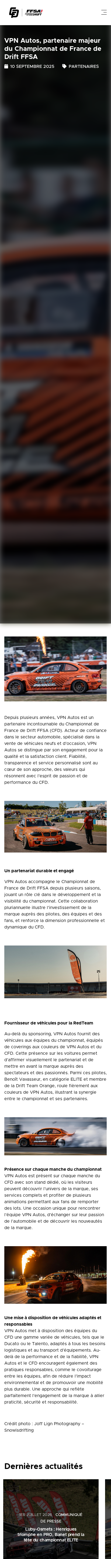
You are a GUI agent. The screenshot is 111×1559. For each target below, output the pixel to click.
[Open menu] (104, 12)
